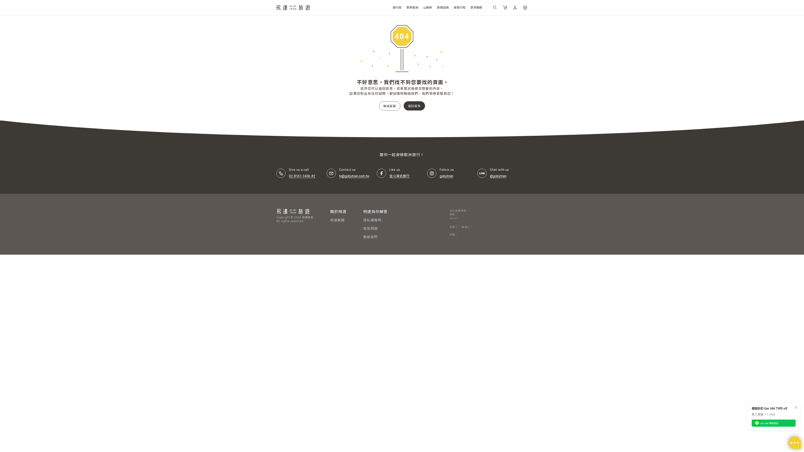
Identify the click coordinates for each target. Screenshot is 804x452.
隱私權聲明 (372, 220)
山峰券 (427, 7)
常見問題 (370, 229)
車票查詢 (412, 7)
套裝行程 (459, 7)
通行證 (397, 7)
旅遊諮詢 (443, 7)
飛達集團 (337, 220)
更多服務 (476, 7)
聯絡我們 (370, 237)
